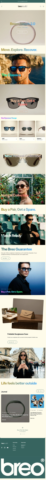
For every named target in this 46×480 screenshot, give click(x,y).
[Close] (41, 467)
